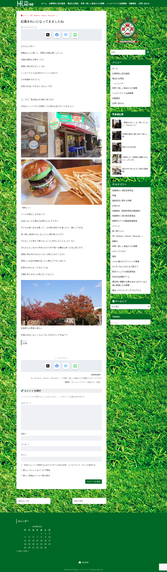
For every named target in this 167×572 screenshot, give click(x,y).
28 (37, 548)
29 (41, 548)
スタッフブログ (95, 378)
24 (49, 544)
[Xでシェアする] (48, 35)
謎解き (115, 241)
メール (25, 444)
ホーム (44, 3)
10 (49, 537)
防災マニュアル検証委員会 (123, 272)
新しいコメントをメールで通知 (36, 470)
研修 (114, 195)
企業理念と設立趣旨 (57, 3)
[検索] (148, 52)
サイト (24, 455)
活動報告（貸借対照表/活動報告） (127, 211)
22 (41, 544)
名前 (24, 434)
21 (37, 544)
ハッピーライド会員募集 (117, 3)
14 (37, 541)
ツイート (114, 323)
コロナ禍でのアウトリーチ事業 (125, 261)
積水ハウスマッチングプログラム (126, 290)
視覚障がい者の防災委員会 (123, 216)
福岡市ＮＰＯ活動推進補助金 (124, 221)
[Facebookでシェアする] (57, 35)
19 (29, 544)
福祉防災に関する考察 (122, 201)
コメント (26, 403)
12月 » (26, 551)
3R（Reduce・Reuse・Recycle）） (46, 378)
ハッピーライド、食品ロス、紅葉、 (87, 382)
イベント (116, 226)
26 (29, 548)
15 (41, 541)
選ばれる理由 (73, 3)
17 (49, 541)
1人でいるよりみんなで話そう (125, 266)
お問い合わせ (143, 3)
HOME (85, 562)
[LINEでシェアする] (75, 35)
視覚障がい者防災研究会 (122, 190)
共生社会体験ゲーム (121, 277)
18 (25, 544)
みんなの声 (118, 83)
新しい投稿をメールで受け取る (36, 476)
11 (25, 541)
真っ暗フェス (118, 231)
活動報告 (132, 3)
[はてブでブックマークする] (66, 35)
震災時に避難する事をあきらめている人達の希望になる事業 (129, 283)
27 (33, 548)
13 (33, 541)
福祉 (114, 256)
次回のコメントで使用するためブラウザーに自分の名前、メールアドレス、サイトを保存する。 (60, 465)
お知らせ (116, 206)
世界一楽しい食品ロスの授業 (92, 3)
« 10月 (19, 551)
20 (33, 544)
